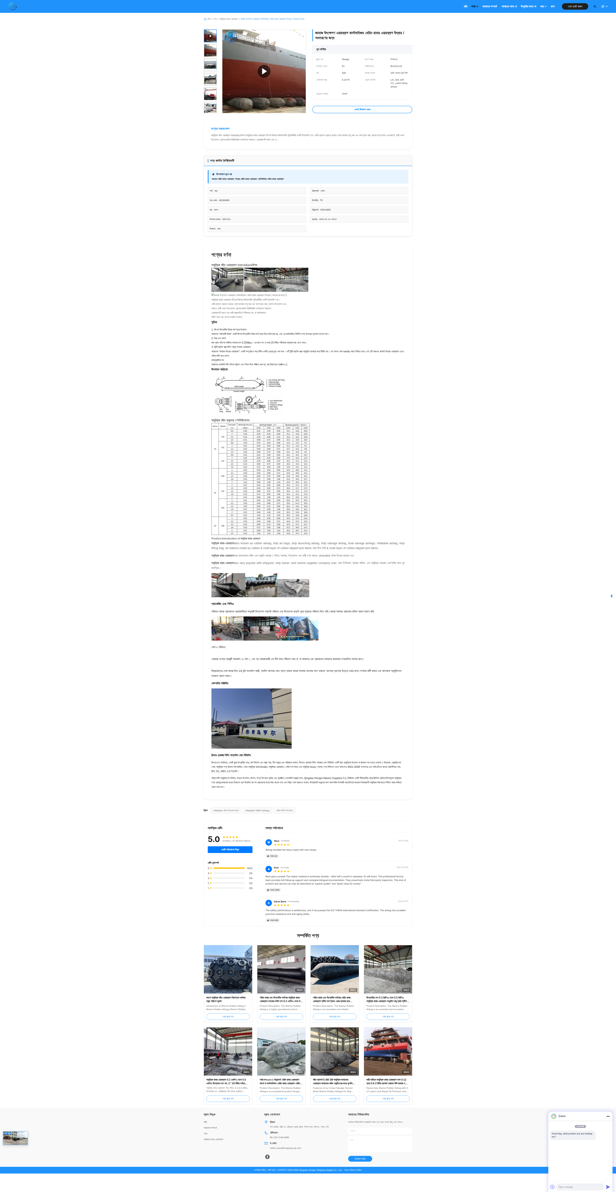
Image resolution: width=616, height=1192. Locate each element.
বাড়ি (465, 6)
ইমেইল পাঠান (360, 1158)
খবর (542, 6)
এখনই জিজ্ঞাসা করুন (362, 109)
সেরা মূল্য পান (228, 1016)
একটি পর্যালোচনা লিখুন (230, 849)
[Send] (608, 1186)
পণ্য (473, 6)
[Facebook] (267, 1157)
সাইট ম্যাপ (272, 1170)
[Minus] (608, 1116)
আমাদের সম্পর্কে (489, 6)
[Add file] (552, 1186)
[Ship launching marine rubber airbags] (264, 71)
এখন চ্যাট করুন (575, 6)
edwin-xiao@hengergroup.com (285, 1148)
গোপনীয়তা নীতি (259, 1170)
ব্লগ (553, 6)
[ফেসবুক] (611, 596)
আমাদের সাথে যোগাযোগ (509, 6)
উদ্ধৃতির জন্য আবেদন (528, 6)
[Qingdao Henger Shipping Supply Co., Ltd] (12, 6)
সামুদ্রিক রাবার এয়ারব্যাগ (228, 19)
